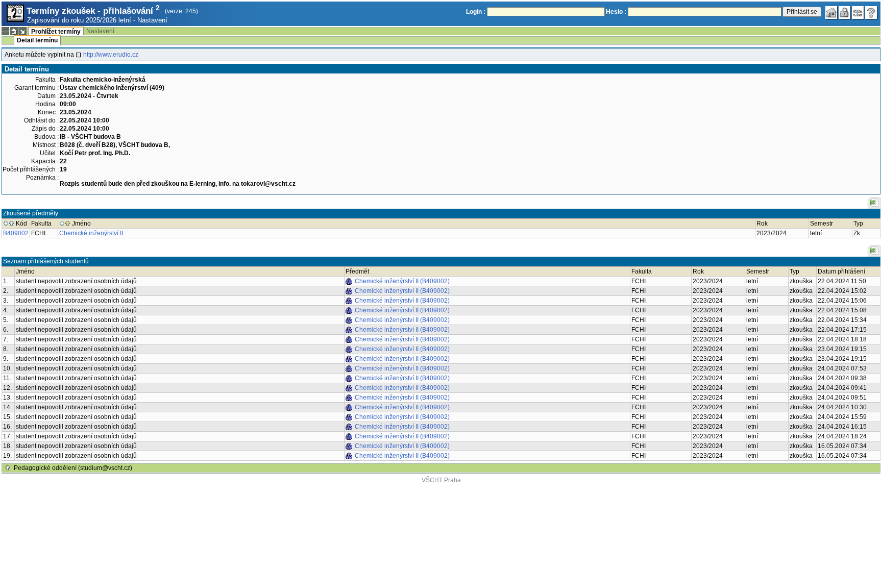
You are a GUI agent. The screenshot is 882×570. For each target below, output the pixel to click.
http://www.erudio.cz (110, 54)
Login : (475, 11)
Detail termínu (37, 40)
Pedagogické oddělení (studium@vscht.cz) (73, 468)
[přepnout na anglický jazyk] (858, 13)
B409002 (16, 233)
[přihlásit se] (844, 13)
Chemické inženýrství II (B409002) (402, 281)
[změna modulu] (22, 31)
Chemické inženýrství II (91, 233)
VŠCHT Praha (441, 480)
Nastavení (152, 20)
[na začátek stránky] (8, 468)
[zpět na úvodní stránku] (831, 13)
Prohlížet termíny (56, 31)
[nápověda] (871, 13)
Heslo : (616, 11)
